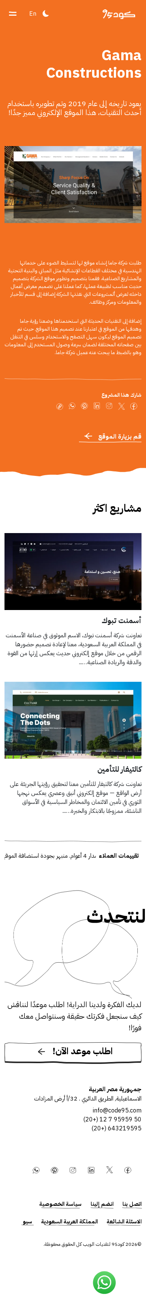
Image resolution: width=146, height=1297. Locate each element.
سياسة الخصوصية (60, 1204)
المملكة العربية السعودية (69, 1221)
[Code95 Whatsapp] (104, 1282)
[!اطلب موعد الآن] (73, 1062)
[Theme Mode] (45, 13)
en (32, 13)
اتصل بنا (132, 1204)
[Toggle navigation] (12, 13)
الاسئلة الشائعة (124, 1221)
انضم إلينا (102, 1204)
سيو (27, 1221)
